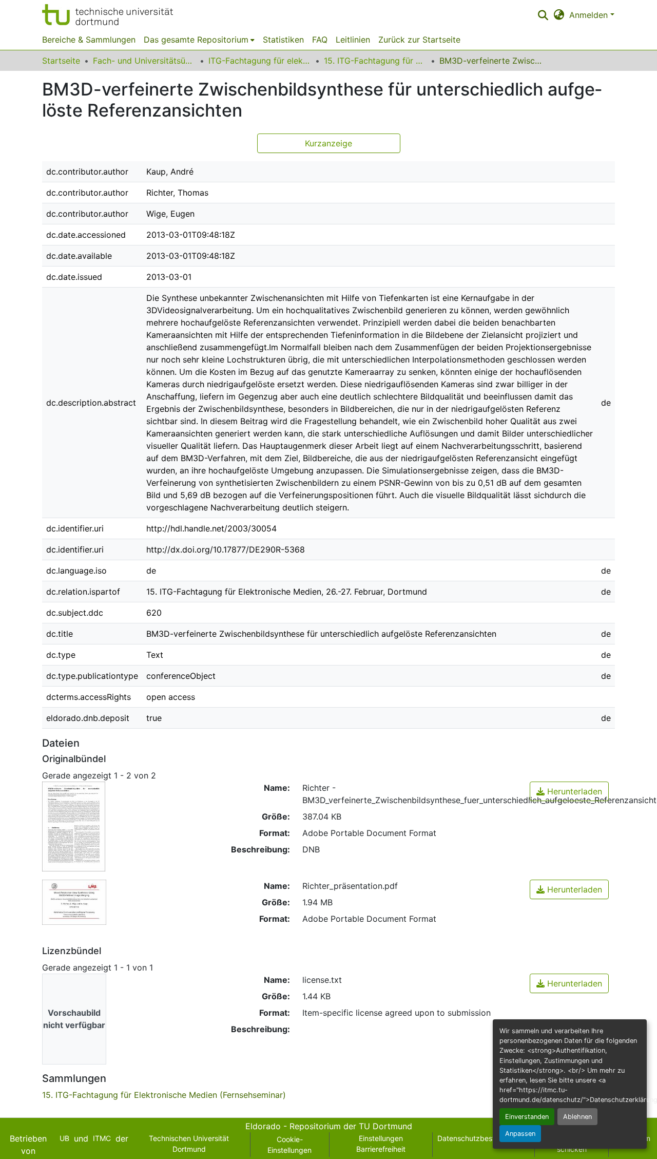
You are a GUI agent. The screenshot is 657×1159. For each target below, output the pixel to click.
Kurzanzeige (328, 143)
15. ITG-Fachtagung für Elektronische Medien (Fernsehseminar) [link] (375, 60)
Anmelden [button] (589, 15)
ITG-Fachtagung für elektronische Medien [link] (259, 60)
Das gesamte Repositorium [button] (196, 39)
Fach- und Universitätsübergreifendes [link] (144, 60)
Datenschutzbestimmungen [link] (483, 1138)
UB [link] (64, 1138)
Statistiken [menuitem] (283, 39)
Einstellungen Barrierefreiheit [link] (380, 1143)
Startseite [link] (61, 60)
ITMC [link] (102, 1138)
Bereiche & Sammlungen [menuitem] (89, 39)
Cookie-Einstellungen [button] (289, 1144)
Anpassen (520, 1133)
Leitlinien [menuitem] (353, 39)
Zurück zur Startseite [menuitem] (419, 39)
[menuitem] (199, 39)
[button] (107, 14)
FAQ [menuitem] (319, 39)
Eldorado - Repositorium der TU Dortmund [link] (328, 1126)
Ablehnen (577, 1116)
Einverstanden (527, 1116)
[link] (569, 791)
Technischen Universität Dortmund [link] (189, 1143)
